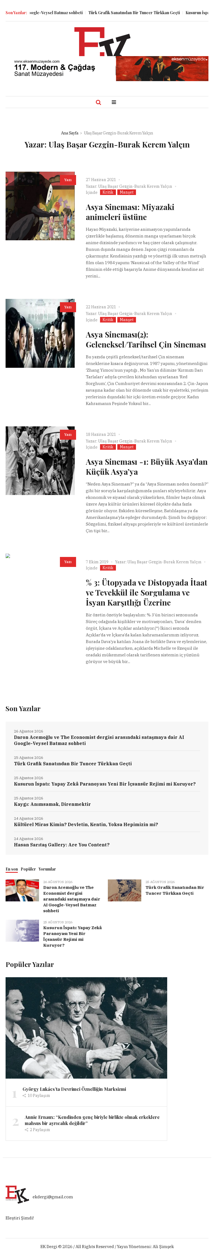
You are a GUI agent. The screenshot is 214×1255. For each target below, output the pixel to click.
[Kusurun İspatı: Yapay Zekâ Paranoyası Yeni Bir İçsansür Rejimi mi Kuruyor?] (22, 930)
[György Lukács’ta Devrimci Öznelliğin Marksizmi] (86, 1027)
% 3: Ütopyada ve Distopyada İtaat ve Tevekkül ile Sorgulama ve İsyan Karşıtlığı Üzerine (146, 592)
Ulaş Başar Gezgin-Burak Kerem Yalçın (135, 186)
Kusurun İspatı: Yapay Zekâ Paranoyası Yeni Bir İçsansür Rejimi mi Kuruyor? (105, 784)
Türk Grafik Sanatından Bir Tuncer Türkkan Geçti (120, 12)
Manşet (126, 192)
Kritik (108, 192)
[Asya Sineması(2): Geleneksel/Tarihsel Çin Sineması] (40, 333)
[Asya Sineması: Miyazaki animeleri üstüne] (40, 206)
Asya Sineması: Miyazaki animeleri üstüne (130, 212)
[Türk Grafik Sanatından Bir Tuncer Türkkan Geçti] (124, 890)
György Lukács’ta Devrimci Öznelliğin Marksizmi (74, 1089)
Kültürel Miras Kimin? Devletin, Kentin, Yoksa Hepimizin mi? (86, 824)
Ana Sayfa (69, 133)
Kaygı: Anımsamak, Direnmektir (52, 804)
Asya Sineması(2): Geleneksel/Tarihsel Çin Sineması (146, 339)
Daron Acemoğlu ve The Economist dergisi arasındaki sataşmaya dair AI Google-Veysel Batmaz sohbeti (99, 740)
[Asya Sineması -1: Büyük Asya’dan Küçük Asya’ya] (40, 460)
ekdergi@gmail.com (53, 1196)
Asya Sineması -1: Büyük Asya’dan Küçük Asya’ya (147, 466)
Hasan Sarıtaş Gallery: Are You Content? (62, 845)
